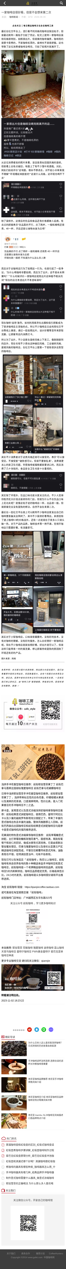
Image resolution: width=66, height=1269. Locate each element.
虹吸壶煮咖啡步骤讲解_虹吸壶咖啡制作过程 (30, 1150)
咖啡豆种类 (7, 955)
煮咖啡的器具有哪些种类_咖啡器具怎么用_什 (30, 1167)
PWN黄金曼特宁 (41, 951)
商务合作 (25, 1253)
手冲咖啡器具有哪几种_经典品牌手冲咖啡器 (30, 1172)
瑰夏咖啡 (38, 947)
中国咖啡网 (49, 1257)
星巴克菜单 (57, 951)
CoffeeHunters (55, 1253)
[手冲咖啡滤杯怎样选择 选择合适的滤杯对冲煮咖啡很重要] (14, 1066)
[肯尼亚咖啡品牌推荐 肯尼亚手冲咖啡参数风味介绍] (14, 1084)
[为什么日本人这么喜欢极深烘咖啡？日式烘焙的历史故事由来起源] (14, 1048)
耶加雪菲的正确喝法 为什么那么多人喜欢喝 (29, 1183)
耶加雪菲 (17, 947)
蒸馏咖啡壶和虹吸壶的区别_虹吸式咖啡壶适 (30, 1144)
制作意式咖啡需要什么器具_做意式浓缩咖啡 (30, 1178)
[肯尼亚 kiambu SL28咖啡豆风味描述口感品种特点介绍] (14, 1121)
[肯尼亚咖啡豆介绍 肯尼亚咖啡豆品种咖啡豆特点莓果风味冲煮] (14, 1102)
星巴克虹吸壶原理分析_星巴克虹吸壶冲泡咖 (30, 1156)
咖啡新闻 (13, 17)
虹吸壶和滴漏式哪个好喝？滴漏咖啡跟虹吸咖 (30, 1161)
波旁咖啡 (49, 947)
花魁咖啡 (28, 947)
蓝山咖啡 (59, 947)
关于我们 (11, 1253)
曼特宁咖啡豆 (24, 951)
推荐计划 (40, 1253)
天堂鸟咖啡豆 (8, 951)
